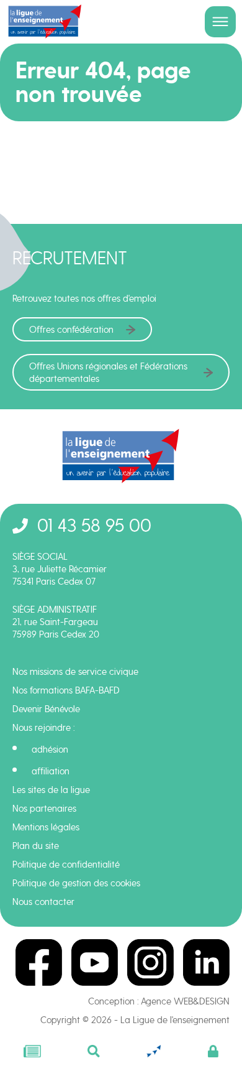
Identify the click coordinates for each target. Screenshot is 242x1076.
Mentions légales (45, 827)
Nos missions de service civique (75, 671)
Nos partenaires (44, 808)
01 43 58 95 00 (94, 525)
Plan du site (35, 845)
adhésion (50, 749)
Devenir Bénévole (46, 709)
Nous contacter (43, 901)
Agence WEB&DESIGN (185, 1001)
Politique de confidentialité (66, 864)
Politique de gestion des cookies (76, 883)
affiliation (50, 771)
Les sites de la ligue (51, 789)
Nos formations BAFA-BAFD (66, 690)
